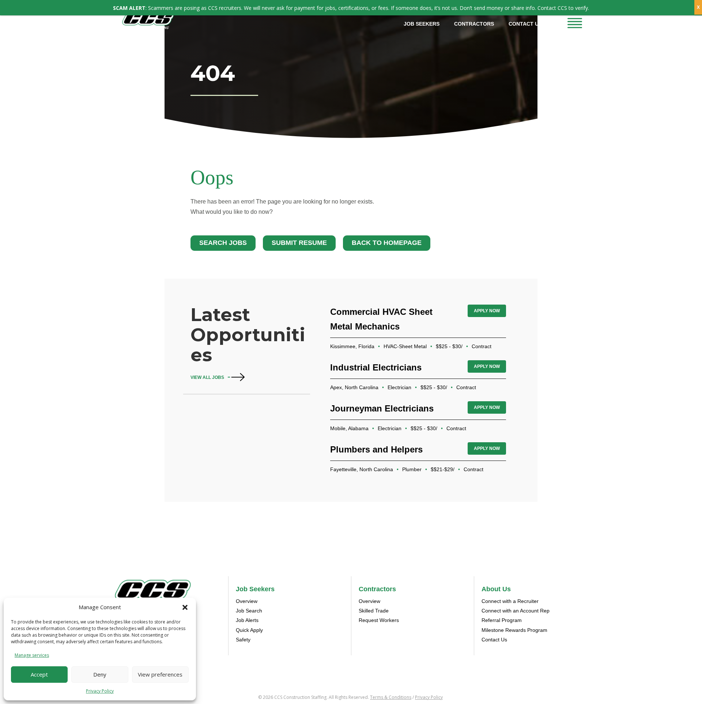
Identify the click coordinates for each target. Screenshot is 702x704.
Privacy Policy (100, 691)
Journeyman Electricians (382, 408)
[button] (185, 607)
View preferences (160, 674)
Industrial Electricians (376, 367)
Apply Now (487, 310)
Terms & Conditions (390, 697)
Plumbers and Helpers (376, 449)
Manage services (32, 655)
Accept (39, 674)
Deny (99, 674)
